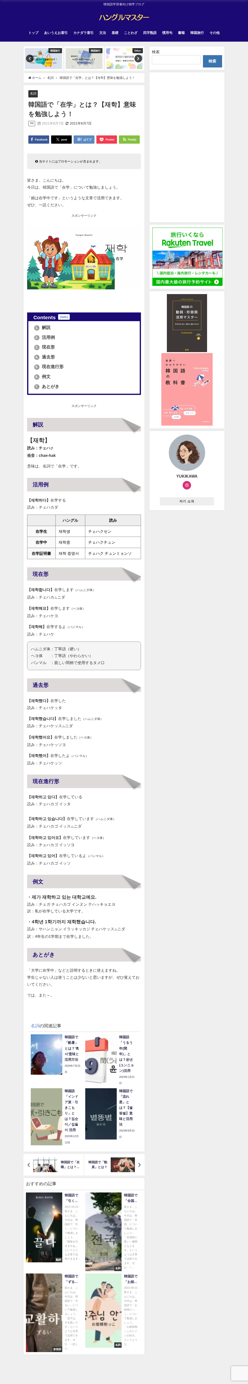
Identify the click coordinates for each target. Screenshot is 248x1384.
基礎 (115, 32)
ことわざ (131, 32)
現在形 (45, 347)
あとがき (47, 386)
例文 (43, 376)
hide (64, 316)
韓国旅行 (197, 32)
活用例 (45, 337)
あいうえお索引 (56, 32)
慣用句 (167, 32)
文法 (102, 32)
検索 (156, 52)
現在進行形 (49, 366)
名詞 (33, 93)
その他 (214, 32)
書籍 (181, 32)
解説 (43, 327)
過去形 (45, 357)
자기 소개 (186, 501)
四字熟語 (150, 32)
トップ (33, 32)
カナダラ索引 (83, 32)
